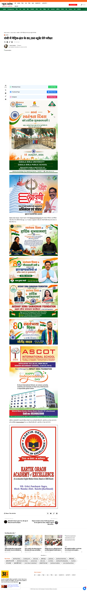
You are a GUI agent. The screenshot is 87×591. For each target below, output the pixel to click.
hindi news (35, 558)
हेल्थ (74, 9)
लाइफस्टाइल (79, 9)
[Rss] (83, 10)
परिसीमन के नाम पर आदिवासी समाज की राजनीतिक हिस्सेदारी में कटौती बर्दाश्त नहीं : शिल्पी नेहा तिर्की (53, 549)
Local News (50, 560)
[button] (79, 4)
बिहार (28, 9)
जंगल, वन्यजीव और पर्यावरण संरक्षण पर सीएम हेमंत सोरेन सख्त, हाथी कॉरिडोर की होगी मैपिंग (33, 549)
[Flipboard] (81, 10)
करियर (37, 9)
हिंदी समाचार (71, 558)
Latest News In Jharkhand (30, 563)
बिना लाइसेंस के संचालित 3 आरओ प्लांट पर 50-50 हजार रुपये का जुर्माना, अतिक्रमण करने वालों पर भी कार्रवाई (73, 549)
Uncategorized (11, 9)
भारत (20, 9)
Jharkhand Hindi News (61, 558)
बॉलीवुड (44, 9)
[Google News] (83, 8)
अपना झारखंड (8, 563)
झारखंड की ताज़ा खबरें (10, 560)
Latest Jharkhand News (68, 563)
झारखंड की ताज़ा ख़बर (43, 563)
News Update (13, 45)
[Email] (7, 42)
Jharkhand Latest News (22, 560)
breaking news (26, 558)
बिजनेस (62, 9)
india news (42, 560)
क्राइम (24, 9)
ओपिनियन (57, 9)
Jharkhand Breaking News (62, 560)
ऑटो (48, 9)
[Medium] (84, 8)
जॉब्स (40, 9)
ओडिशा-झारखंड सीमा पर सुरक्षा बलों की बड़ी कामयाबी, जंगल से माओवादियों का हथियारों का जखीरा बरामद (13, 549)
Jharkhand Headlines (55, 563)
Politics (70, 9)
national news (34, 560)
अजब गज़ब (52, 9)
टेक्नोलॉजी (32, 9)
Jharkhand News (16, 558)
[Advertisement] (43, 20)
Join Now (53, 87)
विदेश (17, 9)
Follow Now (53, 92)
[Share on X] (5, 42)
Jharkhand (51, 558)
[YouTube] (81, 8)
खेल (66, 9)
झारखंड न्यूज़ (43, 558)
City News (73, 560)
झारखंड (4, 9)
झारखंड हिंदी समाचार (17, 563)
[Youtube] (2, 585)
